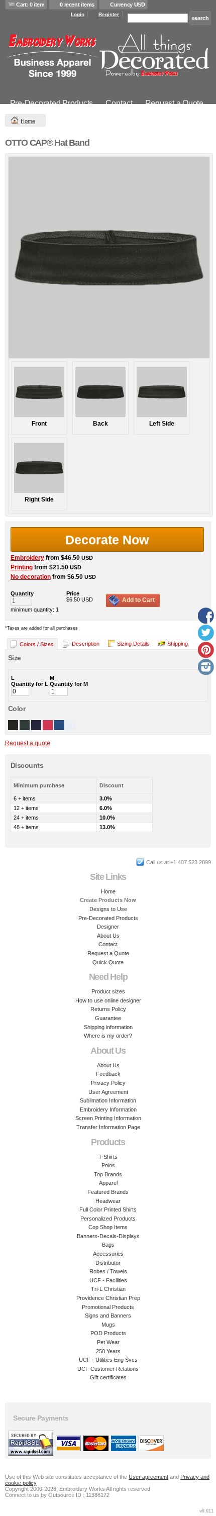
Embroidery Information (108, 1109)
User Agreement (108, 1092)
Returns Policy (108, 1009)
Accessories (108, 1254)
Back (100, 423)
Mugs (108, 1325)
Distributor (108, 1263)
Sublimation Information (108, 1100)
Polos (108, 1165)
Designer (108, 927)
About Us (108, 936)
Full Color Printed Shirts (108, 1209)
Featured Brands (108, 1192)
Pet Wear (108, 1342)
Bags (108, 1245)
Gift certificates (108, 1377)
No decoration (31, 576)
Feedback (108, 1074)
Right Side (39, 499)
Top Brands (108, 1174)
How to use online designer (108, 1000)
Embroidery (27, 557)
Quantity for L (29, 684)
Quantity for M (69, 684)
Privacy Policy (108, 1083)
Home (28, 121)
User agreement (148, 1477)
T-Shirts (108, 1157)
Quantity (22, 593)
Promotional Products (108, 1307)
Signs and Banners (108, 1315)
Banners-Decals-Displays (108, 1236)
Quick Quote (108, 962)
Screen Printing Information (108, 1118)
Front (39, 423)
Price (72, 593)
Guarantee (108, 1018)
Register (108, 14)
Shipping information (108, 1027)
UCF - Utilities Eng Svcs (108, 1360)
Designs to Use (108, 909)
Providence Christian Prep (108, 1298)
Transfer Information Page (108, 1127)
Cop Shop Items (108, 1227)
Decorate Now (107, 540)
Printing (22, 567)
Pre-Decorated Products (51, 103)
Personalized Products (108, 1219)
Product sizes (108, 991)
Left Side (161, 423)
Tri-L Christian (108, 1289)
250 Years (108, 1351)
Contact (118, 103)
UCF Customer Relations (108, 1369)
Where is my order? (108, 1036)
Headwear (108, 1201)
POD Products (108, 1333)
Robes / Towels (108, 1271)
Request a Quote (174, 103)
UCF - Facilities (108, 1280)
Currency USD (127, 5)
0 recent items (77, 5)
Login (77, 14)
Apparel (108, 1183)
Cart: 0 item (30, 5)
